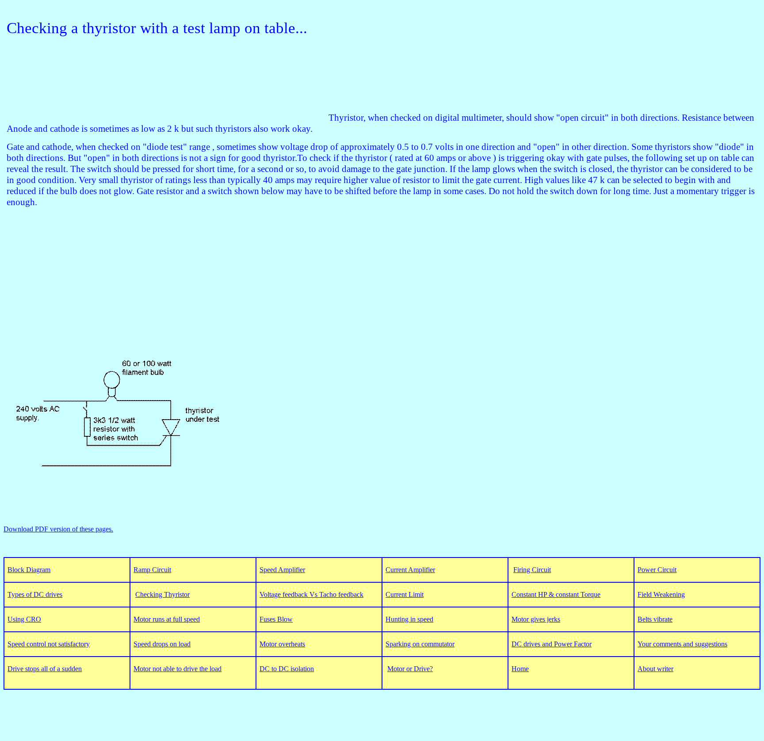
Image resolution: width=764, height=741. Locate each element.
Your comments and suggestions (682, 644)
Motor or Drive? (410, 668)
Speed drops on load (162, 644)
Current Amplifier (410, 569)
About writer (655, 668)
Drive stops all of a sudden (45, 668)
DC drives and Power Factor (552, 644)
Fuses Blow (276, 619)
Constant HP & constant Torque (556, 594)
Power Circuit (657, 569)
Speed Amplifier (282, 569)
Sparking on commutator (420, 644)
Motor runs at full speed (167, 619)
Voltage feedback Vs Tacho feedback (311, 594)
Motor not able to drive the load (178, 668)
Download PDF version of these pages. (58, 529)
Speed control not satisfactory (49, 644)
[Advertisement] (168, 101)
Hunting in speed (409, 619)
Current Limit (405, 594)
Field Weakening (661, 594)
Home (520, 668)
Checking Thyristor (162, 594)
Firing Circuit (532, 569)
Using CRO (24, 619)
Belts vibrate (655, 619)
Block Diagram (29, 569)
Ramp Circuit (152, 569)
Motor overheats (282, 644)
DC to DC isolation (287, 668)
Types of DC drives (35, 594)
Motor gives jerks (536, 619)
